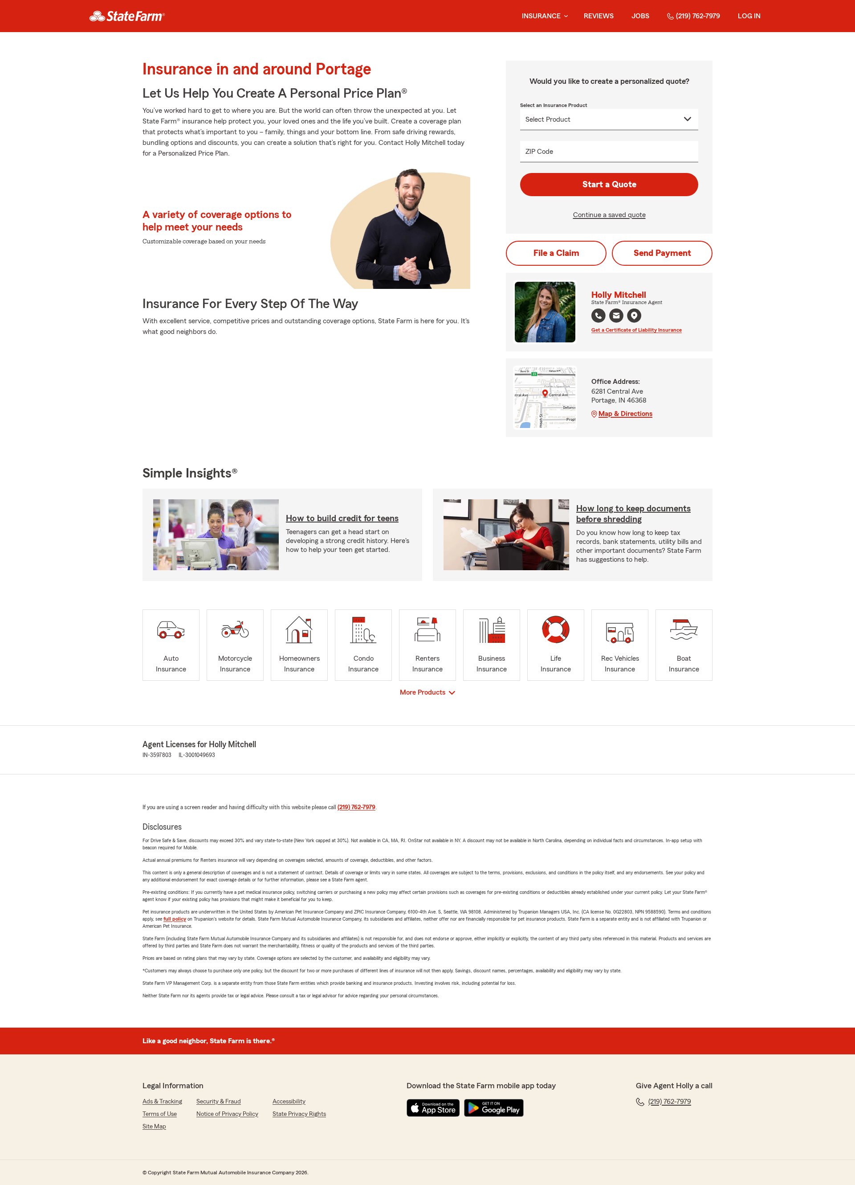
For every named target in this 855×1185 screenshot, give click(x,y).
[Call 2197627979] (598, 316)
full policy (174, 919)
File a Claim (556, 253)
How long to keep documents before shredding (633, 514)
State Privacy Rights (299, 1114)
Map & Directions (625, 413)
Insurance (541, 16)
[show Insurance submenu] (564, 16)
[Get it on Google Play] (494, 1108)
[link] (127, 16)
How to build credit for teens (342, 518)
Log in (749, 16)
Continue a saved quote (609, 214)
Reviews (599, 16)
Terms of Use (159, 1114)
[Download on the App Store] (433, 1108)
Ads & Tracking (162, 1102)
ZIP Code (539, 151)
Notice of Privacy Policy (227, 1114)
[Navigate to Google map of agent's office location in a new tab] (634, 316)
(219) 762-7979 (698, 16)
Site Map (154, 1126)
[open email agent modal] (616, 317)
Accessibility (289, 1102)
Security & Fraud (218, 1102)
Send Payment (662, 253)
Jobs (640, 16)
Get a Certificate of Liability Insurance (636, 330)
